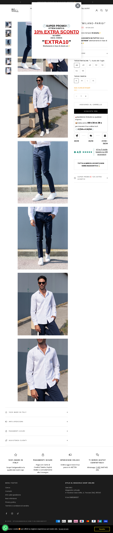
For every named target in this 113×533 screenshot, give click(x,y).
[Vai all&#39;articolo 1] (8, 25)
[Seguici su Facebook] (6, 513)
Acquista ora (91, 111)
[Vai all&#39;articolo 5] (8, 61)
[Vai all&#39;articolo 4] (8, 52)
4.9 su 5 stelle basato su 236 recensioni (102, 152)
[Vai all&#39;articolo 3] (8, 42)
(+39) (98, 467)
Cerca (7, 488)
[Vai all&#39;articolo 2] (8, 33)
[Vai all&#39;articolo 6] (8, 71)
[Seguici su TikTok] (18, 513)
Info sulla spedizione (13, 495)
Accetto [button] (102, 529)
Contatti (8, 491)
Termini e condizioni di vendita (17, 506)
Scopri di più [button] (63, 529)
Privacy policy (10, 502)
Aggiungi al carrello (91, 104)
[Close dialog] (77, 5)
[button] (96, 60)
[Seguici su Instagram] (12, 513)
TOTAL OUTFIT (84, 8)
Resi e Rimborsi (11, 498)
